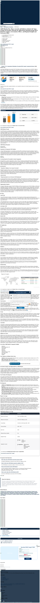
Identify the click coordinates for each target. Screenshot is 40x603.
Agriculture (7, 12)
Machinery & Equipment (10, 7)
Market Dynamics (6, 531)
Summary (3, 66)
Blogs (4, 17)
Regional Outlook (6, 533)
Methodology (14, 66)
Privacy (27, 310)
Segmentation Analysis (7, 532)
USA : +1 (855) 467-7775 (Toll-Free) (7, 540)
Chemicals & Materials (9, 13)
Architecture (7, 14)
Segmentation (9, 66)
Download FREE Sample (21, 66)
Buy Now (6, 45)
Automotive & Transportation (10, 8)
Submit (20, 307)
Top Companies (5, 534)
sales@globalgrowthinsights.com (7, 542)
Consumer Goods (8, 15)
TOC (6, 66)
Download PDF (3, 569)
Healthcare (7, 6)
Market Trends (5, 530)
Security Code (21, 555)
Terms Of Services (5, 578)
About (4, 19)
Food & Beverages (8, 9)
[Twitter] (1, 588)
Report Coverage (6, 535)
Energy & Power (8, 10)
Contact (4, 21)
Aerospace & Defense (9, 11)
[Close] (38, 546)
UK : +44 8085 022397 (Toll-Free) (7, 541)
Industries (5, 5)
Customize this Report (30, 66)
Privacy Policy (5, 579)
